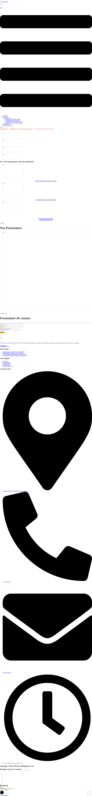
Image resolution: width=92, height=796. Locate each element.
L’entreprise (5, 116)
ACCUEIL (5, 115)
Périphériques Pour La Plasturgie (12, 120)
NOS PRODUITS (7, 118)
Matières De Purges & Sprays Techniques (14, 122)
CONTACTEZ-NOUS (8, 125)
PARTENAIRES (6, 124)
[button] (46, 60)
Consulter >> (4, 346)
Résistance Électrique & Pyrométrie (12, 119)
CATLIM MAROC (4, 1)
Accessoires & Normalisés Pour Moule (13, 121)
